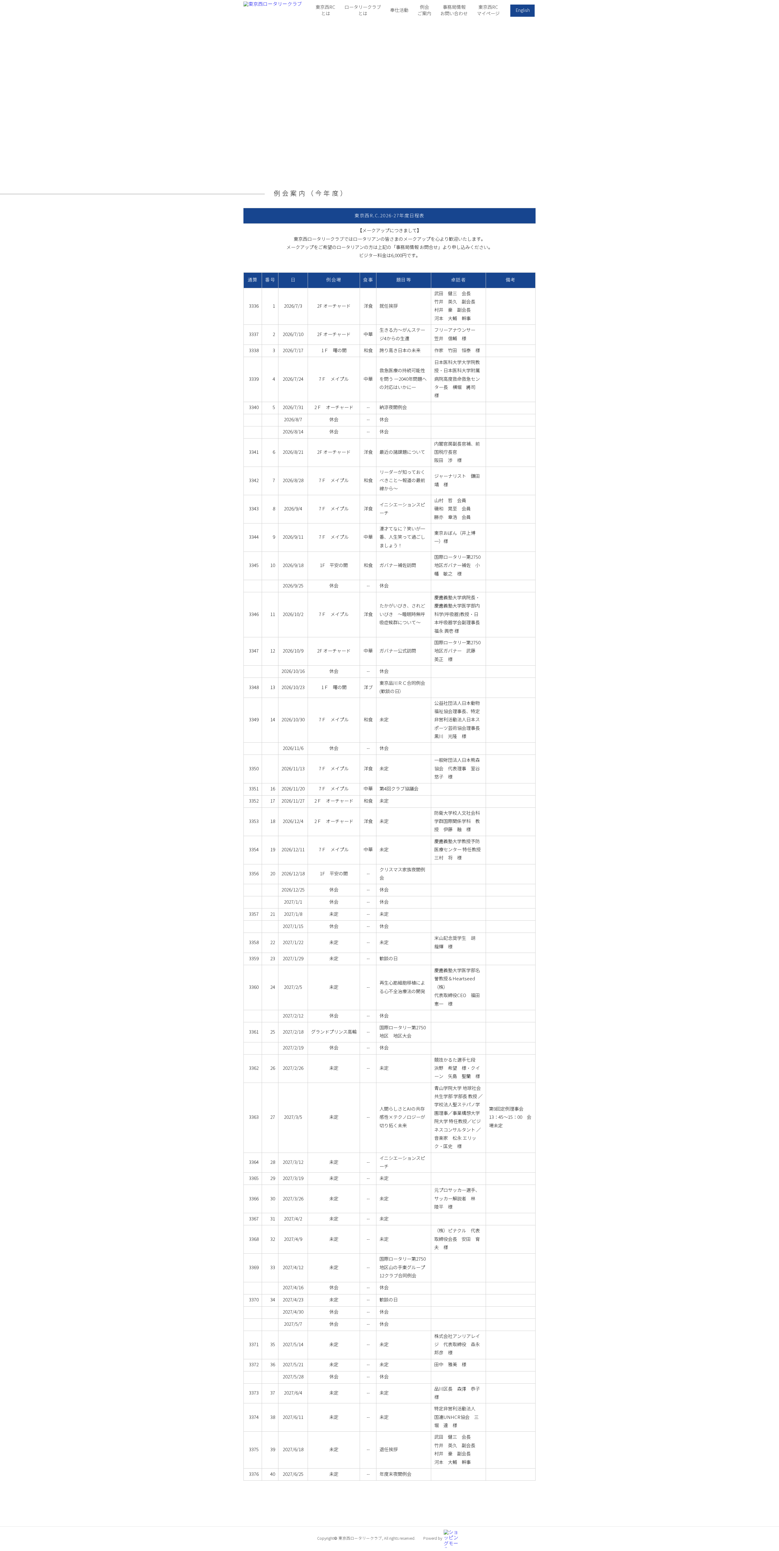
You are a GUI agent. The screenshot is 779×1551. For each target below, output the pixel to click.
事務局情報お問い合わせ (454, 10)
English (522, 10)
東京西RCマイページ (488, 10)
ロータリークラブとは (362, 10)
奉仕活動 (399, 10)
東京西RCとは (325, 10)
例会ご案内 (424, 10)
